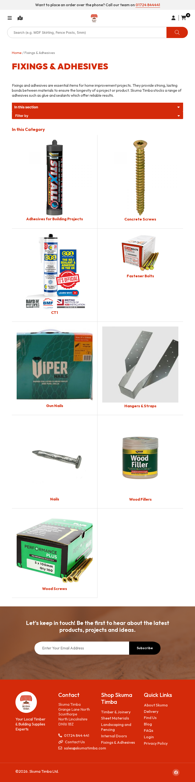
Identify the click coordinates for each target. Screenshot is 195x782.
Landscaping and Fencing (116, 727)
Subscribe (145, 648)
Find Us (150, 717)
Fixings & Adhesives (118, 742)
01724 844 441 (76, 735)
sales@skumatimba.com (79, 748)
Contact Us (75, 741)
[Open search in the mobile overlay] (97, 32)
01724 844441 (148, 4)
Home (17, 52)
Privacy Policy (156, 743)
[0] (182, 18)
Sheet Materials (115, 718)
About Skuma (156, 705)
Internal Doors (114, 736)
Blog (148, 724)
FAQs (148, 730)
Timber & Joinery (116, 712)
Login (149, 736)
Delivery (151, 711)
